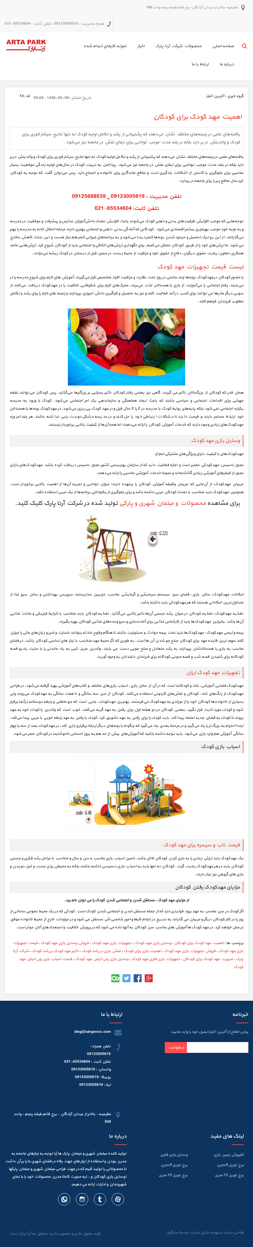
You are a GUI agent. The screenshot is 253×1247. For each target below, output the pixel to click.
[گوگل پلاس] (149, 978)
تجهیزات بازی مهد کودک (112, 943)
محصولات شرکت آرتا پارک (178, 46)
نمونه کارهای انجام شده (105, 46)
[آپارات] (117, 1200)
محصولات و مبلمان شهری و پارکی (162, 503)
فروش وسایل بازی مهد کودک (64, 943)
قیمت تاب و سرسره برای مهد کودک (201, 845)
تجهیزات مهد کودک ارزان (213, 673)
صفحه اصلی (223, 46)
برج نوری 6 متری (230, 1165)
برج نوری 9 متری (174, 1165)
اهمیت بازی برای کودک (142, 951)
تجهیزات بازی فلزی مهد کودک (155, 959)
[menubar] (142, 56)
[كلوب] (115, 978)
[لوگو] (26, 45)
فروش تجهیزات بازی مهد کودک (190, 951)
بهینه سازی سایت (204, 1232)
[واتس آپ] (64, 1200)
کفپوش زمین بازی (229, 1155)
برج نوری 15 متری (173, 1175)
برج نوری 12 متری (229, 1175)
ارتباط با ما (200, 64)
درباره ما (226, 64)
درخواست (176, 1048)
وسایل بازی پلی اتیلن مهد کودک (101, 959)
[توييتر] (126, 978)
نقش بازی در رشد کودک (101, 951)
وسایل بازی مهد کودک (215, 441)
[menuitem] (217, 47)
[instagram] (82, 1200)
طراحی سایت (233, 1232)
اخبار (140, 46)
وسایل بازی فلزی (174, 1155)
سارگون (172, 1232)
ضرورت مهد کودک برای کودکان (208, 959)
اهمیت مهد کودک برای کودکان (199, 943)
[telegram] (100, 1200)
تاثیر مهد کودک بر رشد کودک (55, 951)
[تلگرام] (104, 978)
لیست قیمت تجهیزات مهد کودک (200, 267)
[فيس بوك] (138, 978)
